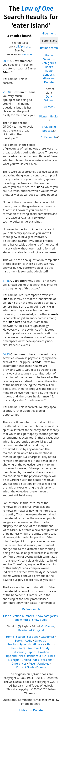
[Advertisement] (31, 746)
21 (4, 92)
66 (4, 354)
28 (8, 92)
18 (8, 281)
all (17, 46)
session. (27, 54)
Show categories (47, 616)
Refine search (49, 48)
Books (49, 67)
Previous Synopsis (19, 644)
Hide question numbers (18, 616)
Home (49, 55)
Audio (49, 71)
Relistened (25, 630)
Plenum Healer (49, 116)
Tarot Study (41, 648)
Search (20, 637)
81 (4, 281)
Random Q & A (36, 656)
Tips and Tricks (15, 656)
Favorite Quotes (21, 648)
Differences (19, 663)
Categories (49, 63)
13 (8, 354)
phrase (25, 46)
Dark (49, 96)
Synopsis (49, 74)
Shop (49, 644)
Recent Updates (39, 663)
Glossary (49, 78)
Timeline (43, 652)
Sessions (49, 59)
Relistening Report (24, 652)
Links (51, 656)
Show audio (39, 620)
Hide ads (25, 710)
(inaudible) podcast (49, 128)
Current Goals (25, 667)
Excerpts (13, 660)
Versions (46, 660)
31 (8, 61)
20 (4, 61)
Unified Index (30, 660)
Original (49, 100)
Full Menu (49, 107)
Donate (49, 82)
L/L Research (47, 137)
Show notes (22, 620)
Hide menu (49, 33)
